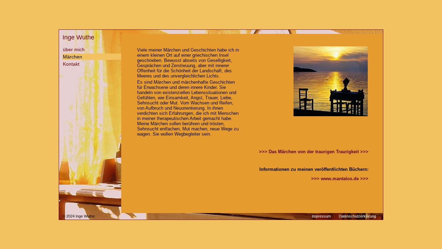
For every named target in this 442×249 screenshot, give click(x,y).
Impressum (321, 216)
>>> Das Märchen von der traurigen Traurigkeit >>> (313, 151)
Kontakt (71, 64)
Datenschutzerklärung (357, 216)
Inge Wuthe (78, 37)
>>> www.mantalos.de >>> (339, 178)
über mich (74, 49)
